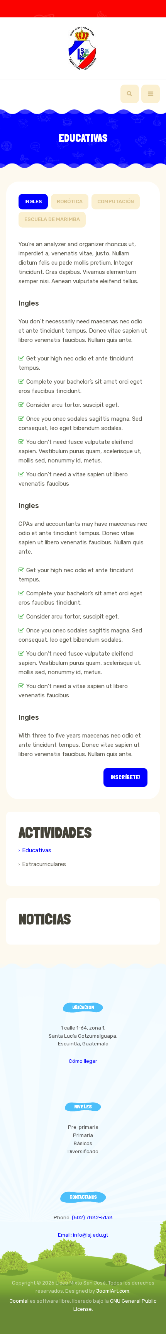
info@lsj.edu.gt (90, 1235)
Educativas (36, 850)
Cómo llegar (83, 1061)
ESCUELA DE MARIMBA (52, 219)
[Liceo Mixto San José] (83, 48)
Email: (65, 1235)
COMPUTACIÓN (115, 201)
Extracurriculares (44, 864)
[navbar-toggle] (150, 94)
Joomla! (19, 1301)
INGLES (33, 201)
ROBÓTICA (70, 201)
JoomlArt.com (112, 1291)
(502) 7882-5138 (92, 1217)
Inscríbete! (125, 777)
